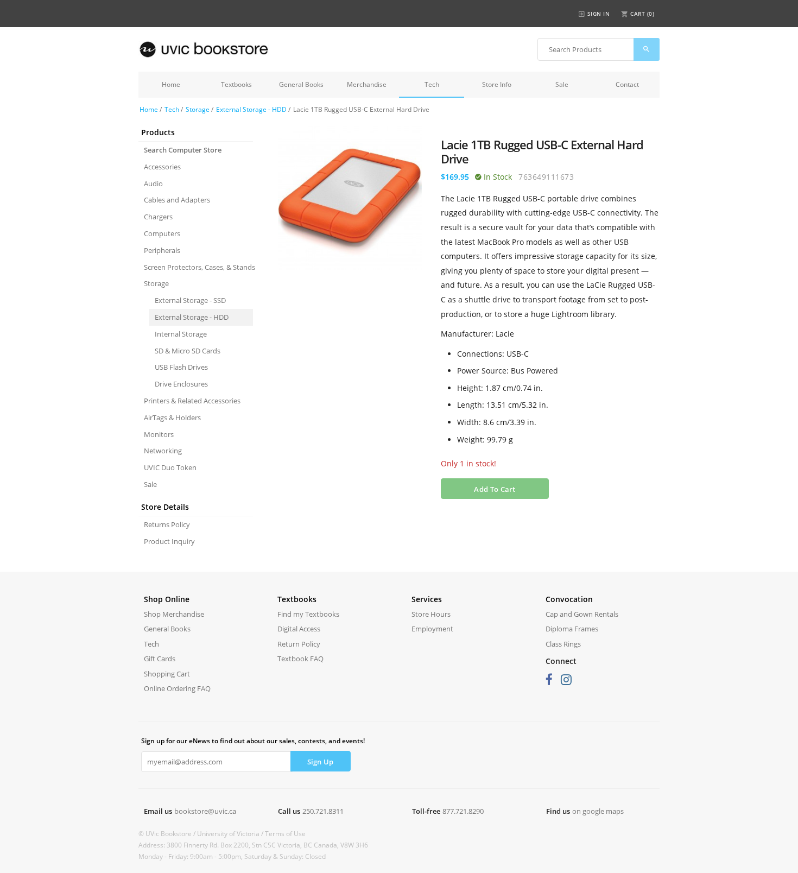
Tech (432, 84)
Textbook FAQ (300, 658)
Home (171, 84)
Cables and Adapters (177, 200)
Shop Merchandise (174, 614)
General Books (301, 84)
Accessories (162, 167)
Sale (561, 84)
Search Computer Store (182, 150)
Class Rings (563, 644)
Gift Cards (159, 658)
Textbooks (236, 84)
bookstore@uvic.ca (205, 811)
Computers (162, 233)
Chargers (158, 217)
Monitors (159, 434)
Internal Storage (181, 334)
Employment (432, 629)
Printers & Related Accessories (192, 401)
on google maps (598, 811)
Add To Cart (494, 489)
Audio (153, 183)
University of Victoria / (231, 833)
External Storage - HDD (251, 109)
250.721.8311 (323, 811)
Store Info (496, 84)
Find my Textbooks (308, 614)
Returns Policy (167, 524)
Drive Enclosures (181, 384)
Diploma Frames (572, 629)
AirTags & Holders (172, 417)
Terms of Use (285, 833)
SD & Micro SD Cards (187, 351)
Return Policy (298, 644)
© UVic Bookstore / (167, 833)
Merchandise (367, 84)
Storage (198, 109)
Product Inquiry (169, 541)
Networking (163, 451)
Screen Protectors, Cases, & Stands (198, 267)
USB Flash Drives (181, 367)
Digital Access (298, 629)
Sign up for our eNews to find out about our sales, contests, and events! (253, 740)
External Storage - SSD (190, 300)
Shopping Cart (167, 674)
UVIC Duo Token (170, 467)
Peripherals (162, 250)
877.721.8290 (463, 811)
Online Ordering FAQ (177, 688)
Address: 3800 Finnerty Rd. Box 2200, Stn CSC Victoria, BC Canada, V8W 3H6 (253, 845)
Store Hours (431, 614)
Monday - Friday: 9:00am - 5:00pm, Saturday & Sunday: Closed (232, 856)
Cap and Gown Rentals (582, 614)
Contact (627, 84)
